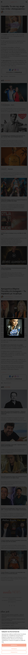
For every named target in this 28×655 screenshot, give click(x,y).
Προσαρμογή (14, 648)
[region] (14, 642)
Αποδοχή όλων (14, 645)
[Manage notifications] (3, 643)
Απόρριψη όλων (14, 652)
